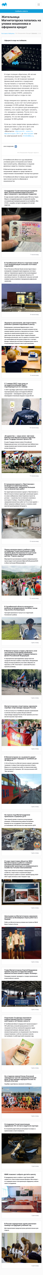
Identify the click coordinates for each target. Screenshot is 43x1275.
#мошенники (22, 33)
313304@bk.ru (28, 136)
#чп (16, 33)
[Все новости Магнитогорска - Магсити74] (4, 4)
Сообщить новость (21, 11)
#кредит (28, 33)
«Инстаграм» (28, 134)
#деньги (36, 152)
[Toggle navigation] (39, 5)
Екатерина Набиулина (8, 33)
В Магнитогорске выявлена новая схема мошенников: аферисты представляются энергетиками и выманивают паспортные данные (21, 171)
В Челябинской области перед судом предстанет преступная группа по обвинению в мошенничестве (21, 179)
